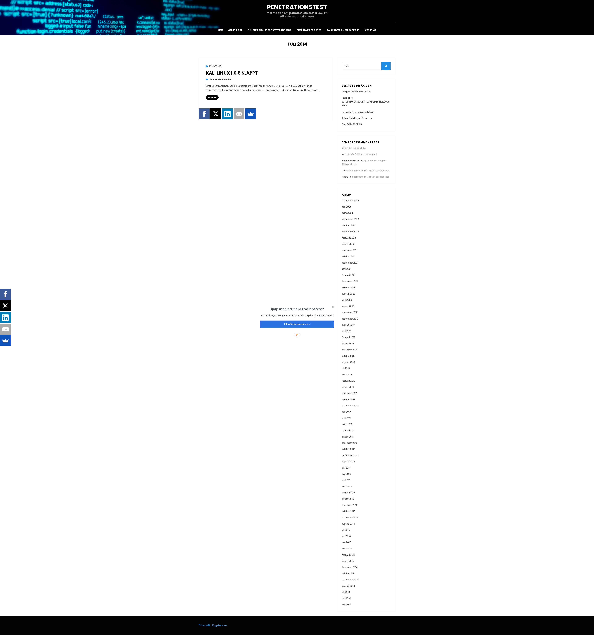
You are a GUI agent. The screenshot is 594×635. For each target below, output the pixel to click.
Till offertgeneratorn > (297, 324)
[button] (297, 308)
